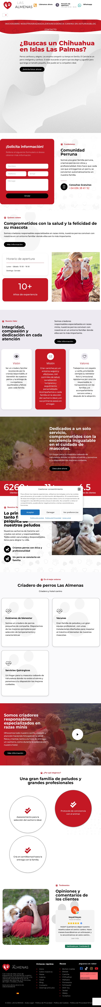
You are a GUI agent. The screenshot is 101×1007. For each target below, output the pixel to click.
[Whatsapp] (79, 5)
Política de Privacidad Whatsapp (83, 1003)
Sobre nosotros (22, 24)
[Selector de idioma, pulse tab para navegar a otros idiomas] (5, 15)
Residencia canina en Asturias (70, 24)
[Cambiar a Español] (17, 993)
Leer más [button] (79, 938)
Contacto (51, 29)
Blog (93, 24)
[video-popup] (77, 734)
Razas (37, 24)
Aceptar (30, 512)
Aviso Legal (66, 518)
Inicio (8, 24)
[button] (79, 489)
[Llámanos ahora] (35, 5)
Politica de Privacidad (53, 518)
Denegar (51, 512)
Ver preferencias (70, 512)
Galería (46, 24)
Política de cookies (37, 518)
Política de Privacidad (43, 1003)
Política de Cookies (61, 1003)
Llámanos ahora (45, 4)
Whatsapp (87, 4)
